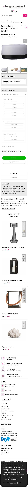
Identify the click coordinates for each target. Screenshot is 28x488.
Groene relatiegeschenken (7, 411)
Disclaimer (3, 455)
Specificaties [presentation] (14, 178)
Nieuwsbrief (4, 417)
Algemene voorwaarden (6, 448)
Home (2, 21)
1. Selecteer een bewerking (10, 94)
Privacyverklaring (5, 452)
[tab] (14, 173)
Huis (8, 21)
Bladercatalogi (4, 406)
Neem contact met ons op (8, 208)
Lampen (13, 21)
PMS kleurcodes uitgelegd (7, 415)
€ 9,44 (5, 349)
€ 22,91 (6, 283)
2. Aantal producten (8, 146)
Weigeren (19, 482)
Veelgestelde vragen (6, 419)
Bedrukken (3, 413)
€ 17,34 (6, 316)
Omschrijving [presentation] (13, 173)
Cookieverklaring (5, 450)
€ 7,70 (5, 250)
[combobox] (12, 15)
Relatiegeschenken (5, 408)
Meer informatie (6, 482)
